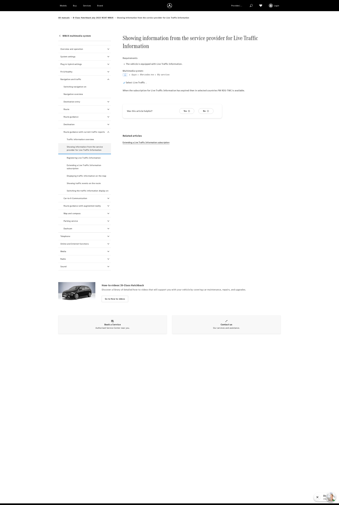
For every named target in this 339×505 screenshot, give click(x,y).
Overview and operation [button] (71, 49)
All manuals (64, 17)
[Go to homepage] (169, 6)
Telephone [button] (65, 236)
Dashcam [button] (68, 228)
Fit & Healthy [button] (66, 71)
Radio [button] (63, 259)
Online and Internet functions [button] (74, 243)
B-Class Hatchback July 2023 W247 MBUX (93, 17)
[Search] (251, 5)
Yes (185, 111)
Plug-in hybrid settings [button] (71, 64)
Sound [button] (63, 266)
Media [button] (63, 251)
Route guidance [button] (71, 116)
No (204, 111)
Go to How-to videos (115, 298)
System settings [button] (67, 56)
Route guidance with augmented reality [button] (82, 205)
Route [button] (66, 109)
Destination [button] (69, 124)
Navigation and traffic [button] (70, 79)
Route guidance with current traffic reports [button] (84, 132)
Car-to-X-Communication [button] (75, 198)
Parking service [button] (71, 221)
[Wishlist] (261, 5)
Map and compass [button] (72, 213)
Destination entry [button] (72, 101)
